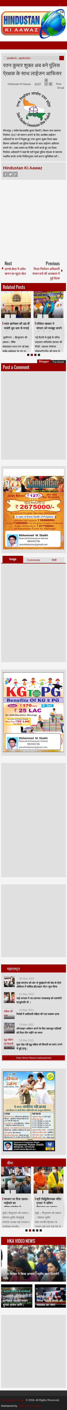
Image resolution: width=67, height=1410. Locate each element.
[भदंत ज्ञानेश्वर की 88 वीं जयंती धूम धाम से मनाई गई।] (16, 304)
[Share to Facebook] (17, 307)
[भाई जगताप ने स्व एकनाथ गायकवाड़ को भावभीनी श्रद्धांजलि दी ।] (9, 997)
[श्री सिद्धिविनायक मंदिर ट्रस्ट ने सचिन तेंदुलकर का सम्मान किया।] (48, 1180)
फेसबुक (12, 559)
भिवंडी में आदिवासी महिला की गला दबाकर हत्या (37, 1014)
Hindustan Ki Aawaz (20, 83)
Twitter (10, 174)
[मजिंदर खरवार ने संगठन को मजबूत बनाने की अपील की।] (48, 304)
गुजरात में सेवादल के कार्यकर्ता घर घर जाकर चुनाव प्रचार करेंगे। (15, 1300)
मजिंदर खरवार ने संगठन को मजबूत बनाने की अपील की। (49, 328)
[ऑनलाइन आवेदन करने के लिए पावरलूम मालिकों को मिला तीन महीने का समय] (9, 1028)
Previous (3, 304)
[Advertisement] (33, 218)
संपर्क (54, 560)
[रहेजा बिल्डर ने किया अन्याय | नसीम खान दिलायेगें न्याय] (33, 1263)
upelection (24, 58)
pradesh (12, 58)
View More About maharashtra (33, 1057)
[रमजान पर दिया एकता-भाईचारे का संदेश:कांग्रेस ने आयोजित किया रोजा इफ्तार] (16, 1180)
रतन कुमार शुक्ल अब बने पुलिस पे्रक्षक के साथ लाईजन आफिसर (32, 69)
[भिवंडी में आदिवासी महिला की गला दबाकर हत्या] (9, 1013)
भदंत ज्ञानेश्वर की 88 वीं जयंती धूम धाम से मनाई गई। (16, 328)
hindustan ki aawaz (29, 1405)
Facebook (5, 174)
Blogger (44, 361)
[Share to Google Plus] (27, 307)
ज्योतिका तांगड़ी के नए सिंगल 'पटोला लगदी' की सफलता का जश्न (50, 1300)
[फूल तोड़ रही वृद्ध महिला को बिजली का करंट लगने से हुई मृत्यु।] (9, 1043)
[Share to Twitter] (22, 307)
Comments (33, 560)
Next (61, 304)
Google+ (15, 174)
